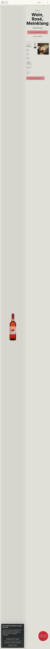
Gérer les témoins (12, 645)
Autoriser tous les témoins (12, 639)
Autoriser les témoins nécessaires (12, 642)
